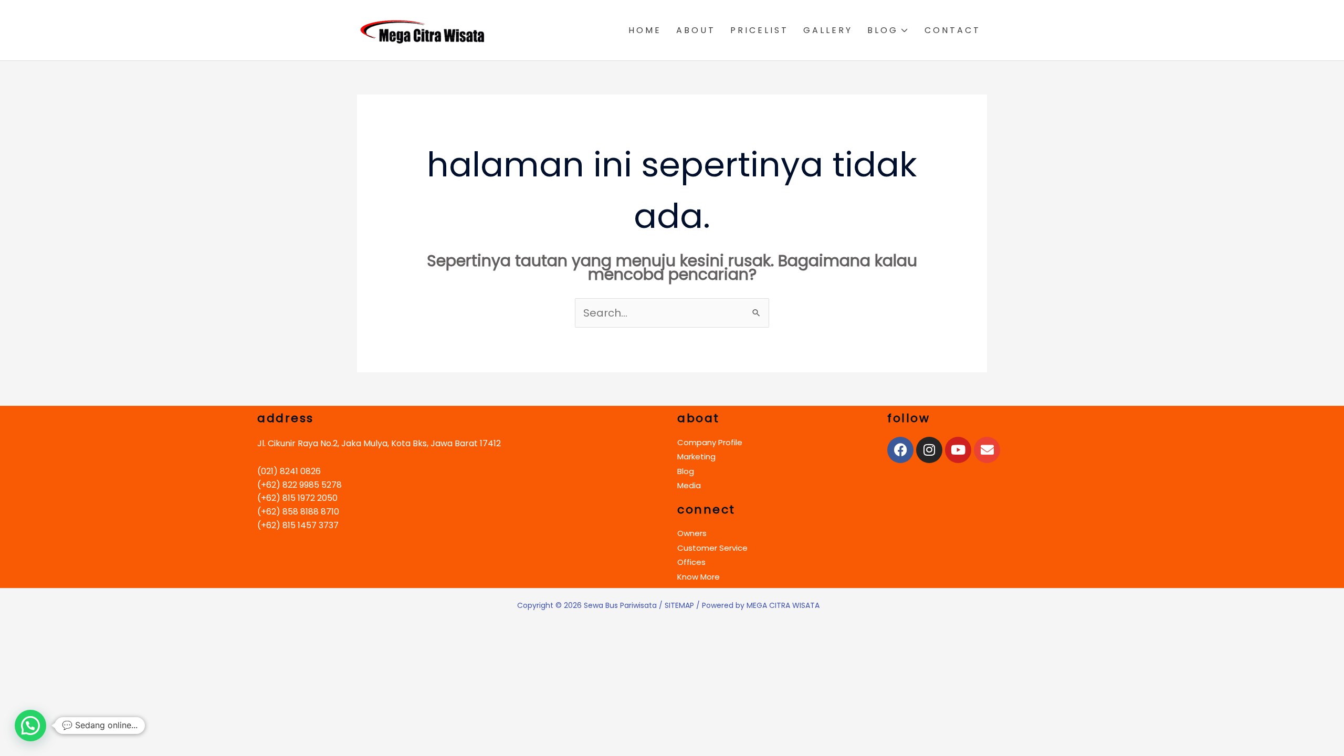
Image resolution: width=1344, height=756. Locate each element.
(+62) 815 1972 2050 (297, 498)
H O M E (643, 30)
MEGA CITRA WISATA (783, 605)
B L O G (881, 30)
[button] (30, 725)
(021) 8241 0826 (289, 471)
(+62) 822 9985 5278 (299, 485)
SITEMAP (679, 605)
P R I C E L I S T (758, 30)
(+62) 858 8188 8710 (298, 512)
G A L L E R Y (826, 30)
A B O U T (694, 30)
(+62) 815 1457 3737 (298, 525)
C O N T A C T (952, 30)
